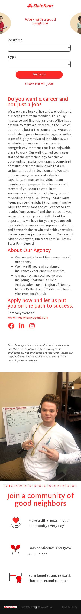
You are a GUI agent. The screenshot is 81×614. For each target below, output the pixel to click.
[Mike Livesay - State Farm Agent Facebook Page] (11, 326)
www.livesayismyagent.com (28, 318)
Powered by (27, 607)
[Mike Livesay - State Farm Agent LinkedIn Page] (21, 326)
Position (15, 40)
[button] (4, 486)
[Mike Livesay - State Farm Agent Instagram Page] (32, 326)
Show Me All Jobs (39, 84)
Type (12, 57)
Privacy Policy (69, 607)
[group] (40, 426)
